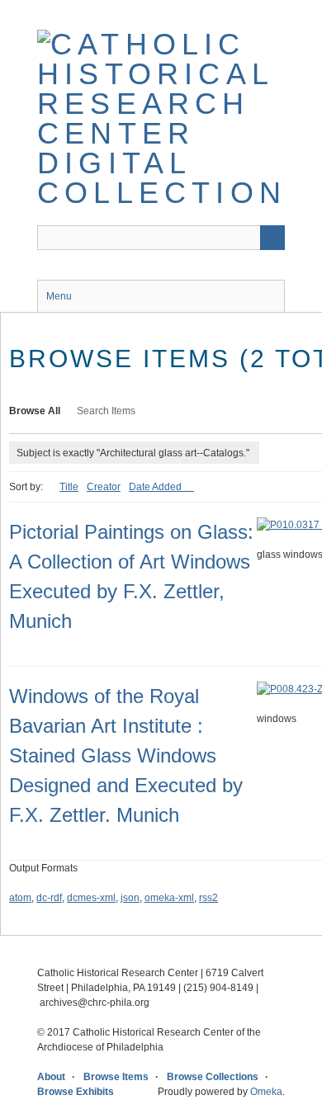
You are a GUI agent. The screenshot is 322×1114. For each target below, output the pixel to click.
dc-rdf (49, 898)
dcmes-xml (91, 898)
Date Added (156, 487)
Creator (104, 487)
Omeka (266, 1091)
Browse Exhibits (75, 1091)
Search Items (106, 411)
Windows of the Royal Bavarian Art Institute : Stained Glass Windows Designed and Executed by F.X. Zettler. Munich (126, 755)
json (130, 898)
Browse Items (116, 1077)
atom (20, 898)
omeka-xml (169, 898)
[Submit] (272, 237)
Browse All (34, 411)
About (51, 1077)
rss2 (208, 898)
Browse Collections (212, 1077)
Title (68, 487)
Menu (59, 296)
